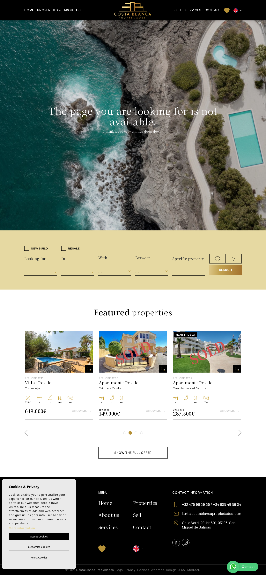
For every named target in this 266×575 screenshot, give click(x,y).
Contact (212, 10)
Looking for (35, 258)
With (102, 257)
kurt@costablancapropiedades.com (211, 513)
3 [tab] (136, 433)
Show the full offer (133, 453)
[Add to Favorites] (89, 369)
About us (72, 10)
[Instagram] (185, 542)
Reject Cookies (39, 557)
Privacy (130, 570)
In (63, 258)
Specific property (188, 258)
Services (193, 10)
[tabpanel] (133, 375)
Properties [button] (47, 10)
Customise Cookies (39, 547)
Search (225, 270)
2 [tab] (130, 433)
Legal (120, 570)
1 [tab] (124, 433)
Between (143, 257)
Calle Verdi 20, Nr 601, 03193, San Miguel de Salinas (209, 525)
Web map (157, 570)
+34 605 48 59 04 (227, 504)
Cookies (143, 570)
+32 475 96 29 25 (196, 504)
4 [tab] (141, 433)
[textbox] (40, 272)
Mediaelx (193, 570)
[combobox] (40, 272)
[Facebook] (176, 542)
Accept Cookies (39, 536)
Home (29, 10)
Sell (178, 10)
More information (22, 528)
